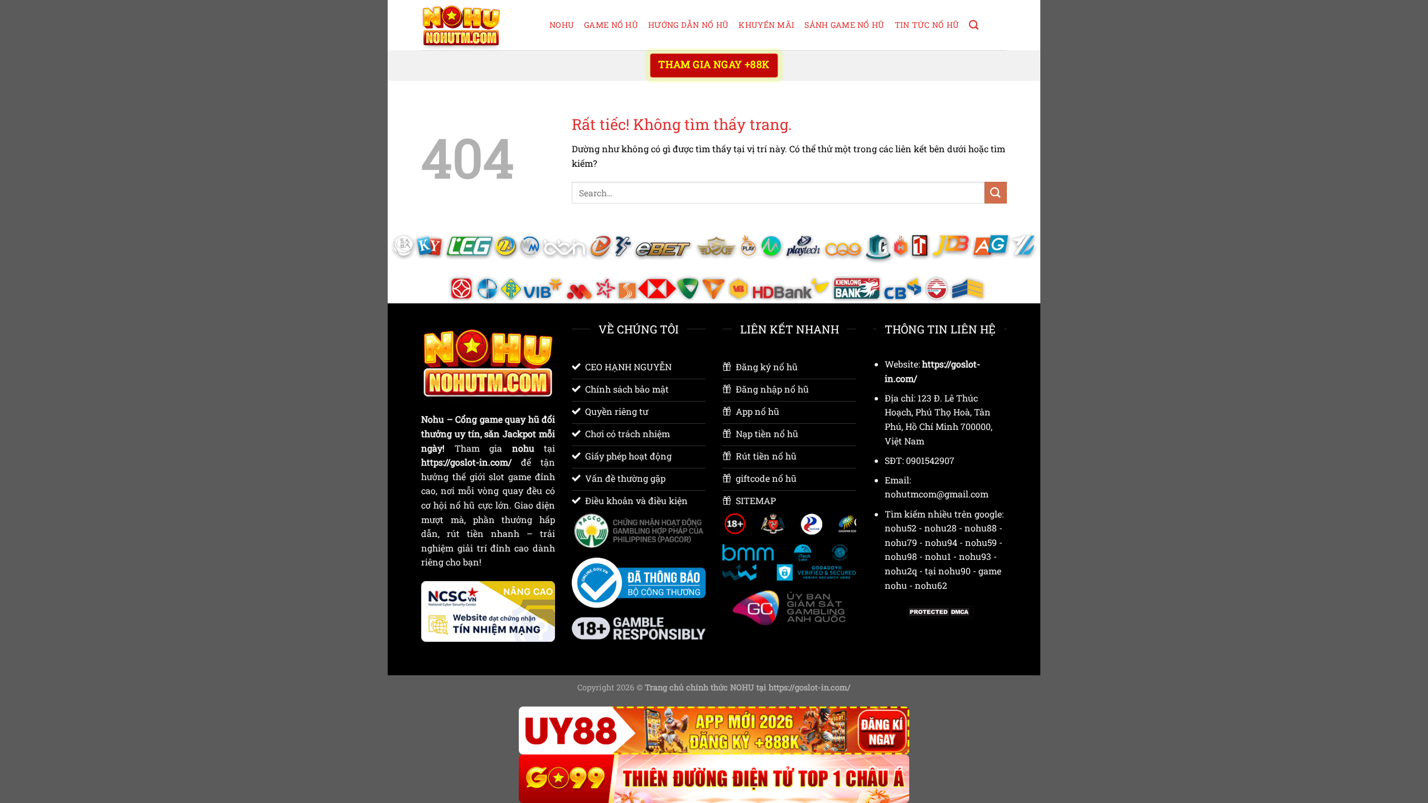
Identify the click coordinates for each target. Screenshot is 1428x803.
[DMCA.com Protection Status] (939, 611)
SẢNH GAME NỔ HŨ (844, 25)
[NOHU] (477, 25)
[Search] (973, 25)
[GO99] (714, 778)
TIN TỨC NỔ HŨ (927, 25)
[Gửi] (996, 193)
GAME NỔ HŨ (611, 25)
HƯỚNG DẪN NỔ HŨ (688, 25)
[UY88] (714, 731)
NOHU (561, 25)
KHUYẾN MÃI (766, 25)
